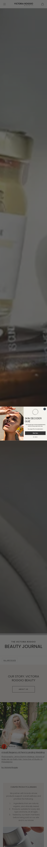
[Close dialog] (44, 409)
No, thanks (35, 436)
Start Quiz (35, 433)
